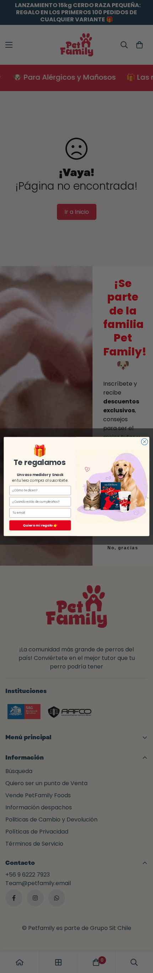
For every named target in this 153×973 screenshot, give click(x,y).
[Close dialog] (144, 442)
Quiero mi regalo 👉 (40, 525)
